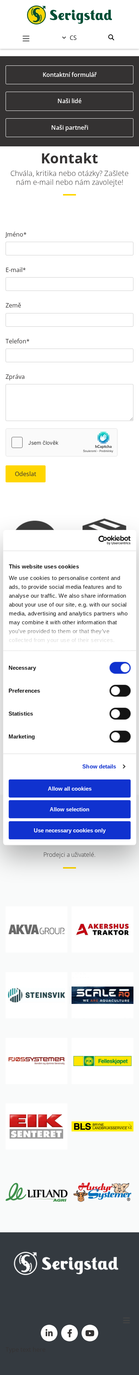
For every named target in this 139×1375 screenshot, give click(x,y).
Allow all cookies (70, 788)
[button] (26, 39)
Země (13, 305)
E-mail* (16, 270)
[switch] (119, 690)
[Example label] (49, 1333)
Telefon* (18, 341)
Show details (99, 766)
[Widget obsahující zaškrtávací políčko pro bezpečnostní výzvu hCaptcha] (62, 442)
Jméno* (16, 234)
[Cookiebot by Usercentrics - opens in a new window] (98, 540)
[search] (111, 37)
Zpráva (15, 376)
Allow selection (69, 809)
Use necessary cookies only (70, 830)
